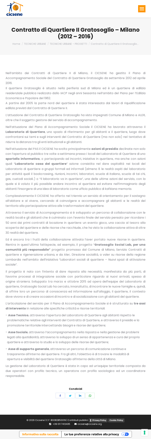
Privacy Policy (99, 420)
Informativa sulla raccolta (40, 434)
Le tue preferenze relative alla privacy (91, 434)
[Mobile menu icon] (141, 8)
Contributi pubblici (78, 420)
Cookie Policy (116, 420)
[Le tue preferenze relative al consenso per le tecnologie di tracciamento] (144, 432)
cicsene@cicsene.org (90, 424)
